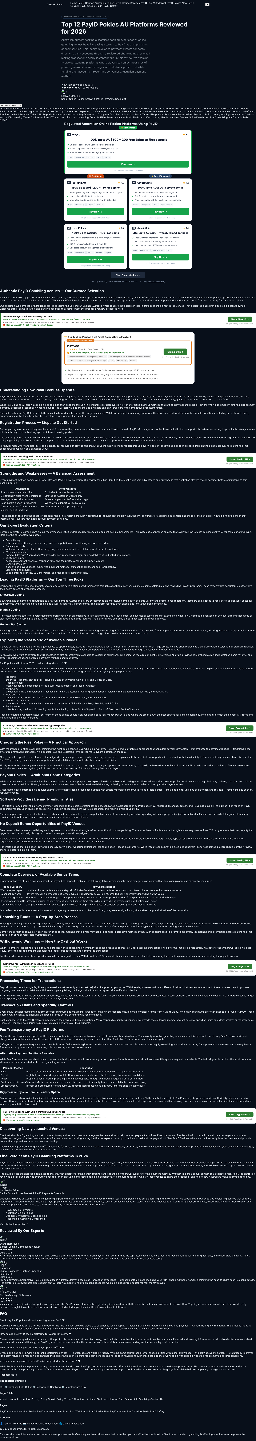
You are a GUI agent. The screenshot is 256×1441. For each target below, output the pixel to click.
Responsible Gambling (47, 1387)
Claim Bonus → (175, 351)
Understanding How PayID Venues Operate (93, 108)
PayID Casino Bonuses (127, 2)
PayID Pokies (174, 2)
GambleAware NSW (73, 1387)
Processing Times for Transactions (28, 117)
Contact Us (156, 1399)
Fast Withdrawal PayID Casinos (93, 956)
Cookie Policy (56, 1399)
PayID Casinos (86, 2)
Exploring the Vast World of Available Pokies (103, 111)
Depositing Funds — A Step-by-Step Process (176, 114)
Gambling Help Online (18, 1387)
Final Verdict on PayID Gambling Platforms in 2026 (219, 117)
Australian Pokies (104, 2)
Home (73, 2)
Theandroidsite (55, 4)
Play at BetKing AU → (239, 459)
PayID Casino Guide (91, 5)
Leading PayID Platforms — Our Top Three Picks (49, 111)
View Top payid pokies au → (77, 84)
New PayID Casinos (115, 1411)
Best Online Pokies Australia (165, 654)
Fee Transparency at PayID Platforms (122, 117)
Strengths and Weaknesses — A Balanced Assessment (203, 108)
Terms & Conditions (75, 1399)
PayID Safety (110, 5)
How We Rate (116, 1399)
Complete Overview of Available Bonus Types (122, 114)
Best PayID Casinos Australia (86, 305)
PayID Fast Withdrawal (153, 2)
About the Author (21, 1399)
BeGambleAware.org (156, 281)
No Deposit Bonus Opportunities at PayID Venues (66, 114)
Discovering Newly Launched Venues (166, 117)
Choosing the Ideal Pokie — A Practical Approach (158, 111)
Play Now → (128, 164)
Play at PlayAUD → (240, 319)
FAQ (3, 120)
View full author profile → (14, 1224)
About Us (5, 1399)
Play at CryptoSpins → (240, 728)
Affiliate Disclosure (97, 1399)
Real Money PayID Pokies (115, 714)
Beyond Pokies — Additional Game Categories (215, 111)
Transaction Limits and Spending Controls (74, 117)
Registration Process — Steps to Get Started (145, 108)
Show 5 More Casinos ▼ (128, 275)
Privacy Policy (39, 1399)
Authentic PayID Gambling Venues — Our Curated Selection (34, 108)
